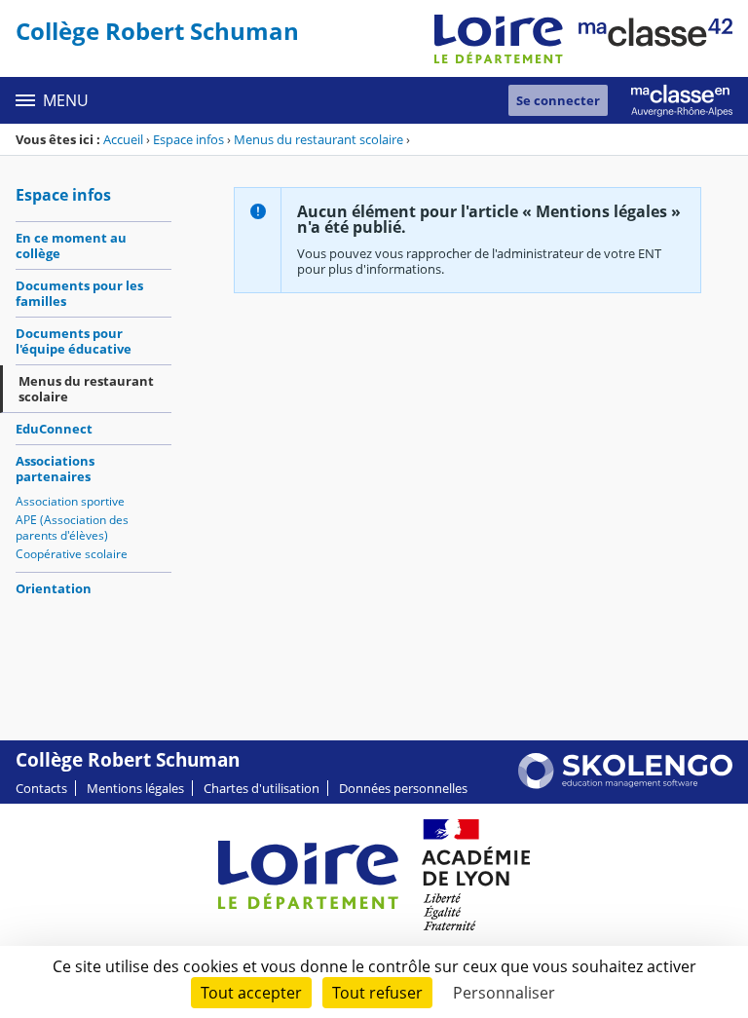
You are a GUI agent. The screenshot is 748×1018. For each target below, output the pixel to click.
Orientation (54, 588)
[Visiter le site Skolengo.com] (625, 784)
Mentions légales (135, 788)
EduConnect (54, 428)
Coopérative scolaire (72, 554)
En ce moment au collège (71, 245)
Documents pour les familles (79, 293)
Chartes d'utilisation (261, 788)
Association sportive (70, 501)
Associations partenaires (55, 468)
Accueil (123, 139)
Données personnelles (403, 788)
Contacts (41, 788)
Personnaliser (504, 992)
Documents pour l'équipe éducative (73, 341)
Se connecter (558, 100)
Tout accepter (251, 992)
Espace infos (188, 139)
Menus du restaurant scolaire (318, 139)
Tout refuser (377, 992)
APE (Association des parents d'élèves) (72, 527)
